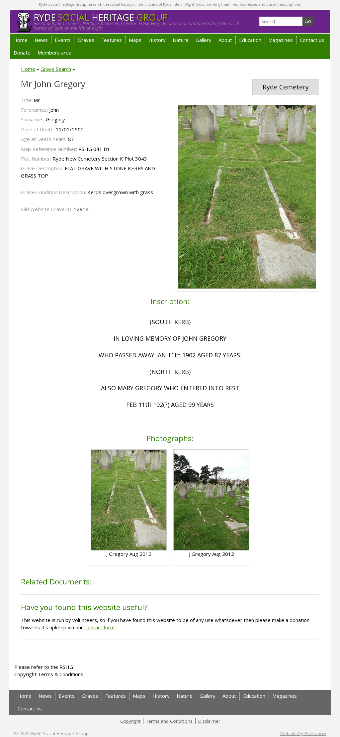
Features (111, 40)
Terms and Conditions (169, 721)
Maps (135, 40)
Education (250, 40)
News (41, 40)
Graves (86, 40)
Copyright (130, 721)
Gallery (204, 40)
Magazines (280, 40)
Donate (22, 52)
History (157, 40)
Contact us (312, 40)
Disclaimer (209, 721)
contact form (100, 627)
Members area (54, 52)
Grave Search (56, 68)
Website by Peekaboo (303, 733)
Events (63, 40)
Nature (181, 40)
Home (20, 40)
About (225, 40)
